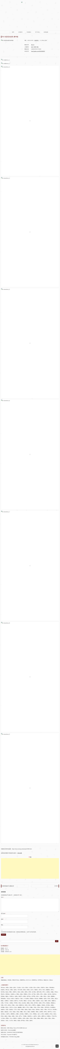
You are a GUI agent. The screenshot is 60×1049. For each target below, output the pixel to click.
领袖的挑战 (4, 980)
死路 (49, 1018)
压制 (27, 1020)
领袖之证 (46, 980)
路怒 (29, 1011)
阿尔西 (55, 1009)
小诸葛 (11, 1003)
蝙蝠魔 (20, 1007)
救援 (2, 1000)
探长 (37, 996)
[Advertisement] (30, 18)
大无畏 (31, 987)
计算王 (11, 1007)
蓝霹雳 (38, 1000)
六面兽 (12, 1000)
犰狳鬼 (11, 1009)
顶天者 (50, 994)
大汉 (23, 987)
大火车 (11, 1020)
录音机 (3, 1020)
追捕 (13, 1016)
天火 (11, 1018)
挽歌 (27, 1018)
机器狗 (3, 989)
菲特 (38, 1007)
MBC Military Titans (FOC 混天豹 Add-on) (16, 1028)
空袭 (2, 1005)
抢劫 (19, 992)
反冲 (32, 47)
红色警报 (52, 1007)
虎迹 (21, 994)
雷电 (52, 998)
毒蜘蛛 (41, 998)
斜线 (32, 1003)
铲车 (44, 1003)
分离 (2, 1003)
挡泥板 (3, 996)
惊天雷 (3, 992)
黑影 (10, 992)
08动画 (10, 980)
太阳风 (48, 992)
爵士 (35, 987)
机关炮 (22, 1014)
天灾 (30, 1014)
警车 (45, 1011)
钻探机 (20, 1018)
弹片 (38, 47)
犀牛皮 (8, 989)
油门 (39, 1014)
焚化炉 (3, 994)
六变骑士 (11, 996)
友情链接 (46, 32)
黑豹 (37, 1011)
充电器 (44, 1005)
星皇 (45, 996)
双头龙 (37, 998)
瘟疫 (30, 1009)
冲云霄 (21, 1000)
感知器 (7, 1011)
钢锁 (25, 1000)
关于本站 (37, 32)
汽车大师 (20, 989)
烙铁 (15, 1020)
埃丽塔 (3, 1009)
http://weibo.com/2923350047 (38, 51)
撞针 (38, 987)
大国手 (8, 1014)
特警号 (34, 1005)
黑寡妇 (26, 994)
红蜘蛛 (49, 1016)
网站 (2, 924)
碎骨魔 (3, 1007)
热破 (14, 1011)
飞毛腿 (25, 1016)
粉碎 (49, 1000)
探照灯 (15, 1018)
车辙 (13, 1005)
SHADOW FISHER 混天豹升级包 (14, 1032)
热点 (15, 1007)
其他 (51, 980)
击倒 (54, 1014)
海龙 (31, 1018)
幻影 (24, 1018)
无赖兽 (36, 989)
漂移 (34, 1000)
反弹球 (42, 1011)
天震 (7, 1009)
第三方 (32, 44)
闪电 (18, 1011)
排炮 (53, 1018)
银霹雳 (47, 1014)
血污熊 (34, 992)
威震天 (44, 1016)
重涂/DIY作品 (16, 980)
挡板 (42, 1007)
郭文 (20, 1003)
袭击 (24, 989)
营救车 (15, 992)
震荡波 (53, 1003)
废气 (20, 1016)
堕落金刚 (3, 998)
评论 (2, 897)
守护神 (16, 1003)
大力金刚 (26, 998)
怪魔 (52, 992)
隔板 (7, 996)
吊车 (27, 1007)
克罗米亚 (47, 1007)
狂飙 (31, 1007)
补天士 (50, 1009)
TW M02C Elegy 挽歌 (14, 1036)
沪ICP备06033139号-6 (30, 1046)
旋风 (15, 989)
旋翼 (16, 996)
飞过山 (9, 998)
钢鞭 (21, 1011)
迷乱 (56, 998)
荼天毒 (48, 1005)
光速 (17, 1016)
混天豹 (3, 1014)
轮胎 (19, 1020)
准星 (26, 1005)
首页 (13, 32)
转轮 (33, 1009)
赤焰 (42, 1009)
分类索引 (20, 32)
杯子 (6, 1005)
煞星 (40, 1003)
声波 (56, 992)
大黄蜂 (7, 1000)
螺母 (42, 1018)
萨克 (51, 1014)
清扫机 (38, 1009)
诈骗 (9, 1016)
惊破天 (17, 998)
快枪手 (21, 996)
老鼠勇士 (30, 1016)
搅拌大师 (39, 992)
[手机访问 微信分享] (57, 1046)
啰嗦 (7, 1018)
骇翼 (2, 1011)
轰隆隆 (53, 996)
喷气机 (23, 1020)
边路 (46, 1018)
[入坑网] (30, 4)
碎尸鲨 (34, 994)
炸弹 (35, 47)
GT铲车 (56, 886)
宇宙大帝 (54, 1016)
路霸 (45, 994)
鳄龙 (2, 1016)
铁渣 (13, 998)
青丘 (25, 1011)
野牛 (44, 992)
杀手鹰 (34, 996)
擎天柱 (3, 987)
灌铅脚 (33, 1011)
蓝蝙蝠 (39, 1005)
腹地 (26, 1009)
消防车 (43, 987)
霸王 (30, 1005)
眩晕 (24, 996)
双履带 (27, 1014)
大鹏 (41, 996)
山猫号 (35, 1016)
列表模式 (29, 32)
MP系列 (40, 980)
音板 (47, 987)
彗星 (7, 987)
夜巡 (7, 1007)
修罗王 (16, 1000)
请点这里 (19, 853)
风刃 (40, 989)
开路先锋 (51, 987)
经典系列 (34, 980)
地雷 (39, 1016)
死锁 (35, 1018)
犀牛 (41, 994)
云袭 (48, 996)
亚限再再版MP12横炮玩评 (8, 886)
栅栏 (17, 1014)
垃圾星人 (13, 994)
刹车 (42, 1014)
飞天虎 (19, 987)
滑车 (52, 989)
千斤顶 (7, 1003)
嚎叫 (9, 1005)
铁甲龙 (29, 996)
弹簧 (22, 1009)
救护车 (50, 1011)
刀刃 (15, 1009)
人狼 (17, 1005)
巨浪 (49, 998)
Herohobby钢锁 (12, 1030)
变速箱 (48, 1003)
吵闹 (28, 989)
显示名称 (3, 913)
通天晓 (8, 994)
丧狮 (46, 1000)
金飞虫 (30, 1000)
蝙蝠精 (48, 989)
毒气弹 (36, 1003)
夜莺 (38, 994)
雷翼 (11, 989)
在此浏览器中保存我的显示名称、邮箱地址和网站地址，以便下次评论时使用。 (19, 932)
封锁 (11, 987)
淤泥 (19, 1009)
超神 (31, 1020)
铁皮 (7, 992)
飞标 (22, 998)
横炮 (38, 1018)
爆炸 (24, 1007)
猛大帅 (24, 1003)
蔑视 (28, 1003)
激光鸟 (54, 994)
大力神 (3, 1018)
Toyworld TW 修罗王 (12, 1034)
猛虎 (45, 998)
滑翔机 (35, 1014)
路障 (26, 992)
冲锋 (45, 1009)
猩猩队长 (21, 1005)
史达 (42, 1000)
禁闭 (26, 987)
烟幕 (52, 1005)
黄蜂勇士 (13, 1014)
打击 (54, 1011)
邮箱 (2, 919)
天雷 (7, 1020)
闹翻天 (54, 1000)
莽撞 (17, 994)
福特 (22, 992)
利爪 (44, 989)
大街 (10, 1011)
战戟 (6, 1016)
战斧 (14, 987)
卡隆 (35, 1007)
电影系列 (23, 980)
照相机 (32, 998)
